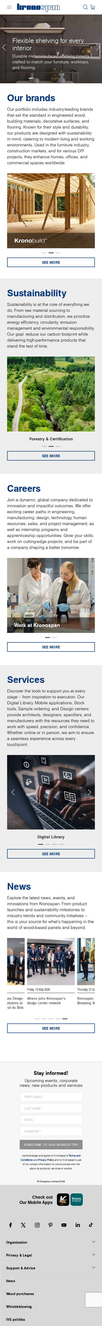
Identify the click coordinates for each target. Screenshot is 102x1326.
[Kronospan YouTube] (63, 1225)
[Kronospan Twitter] (23, 1225)
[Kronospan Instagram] (37, 1225)
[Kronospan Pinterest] (50, 1225)
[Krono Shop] (92, 7)
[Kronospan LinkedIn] (78, 1225)
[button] (3, 41)
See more (51, 262)
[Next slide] (89, 210)
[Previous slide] (12, 210)
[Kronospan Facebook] (10, 1225)
